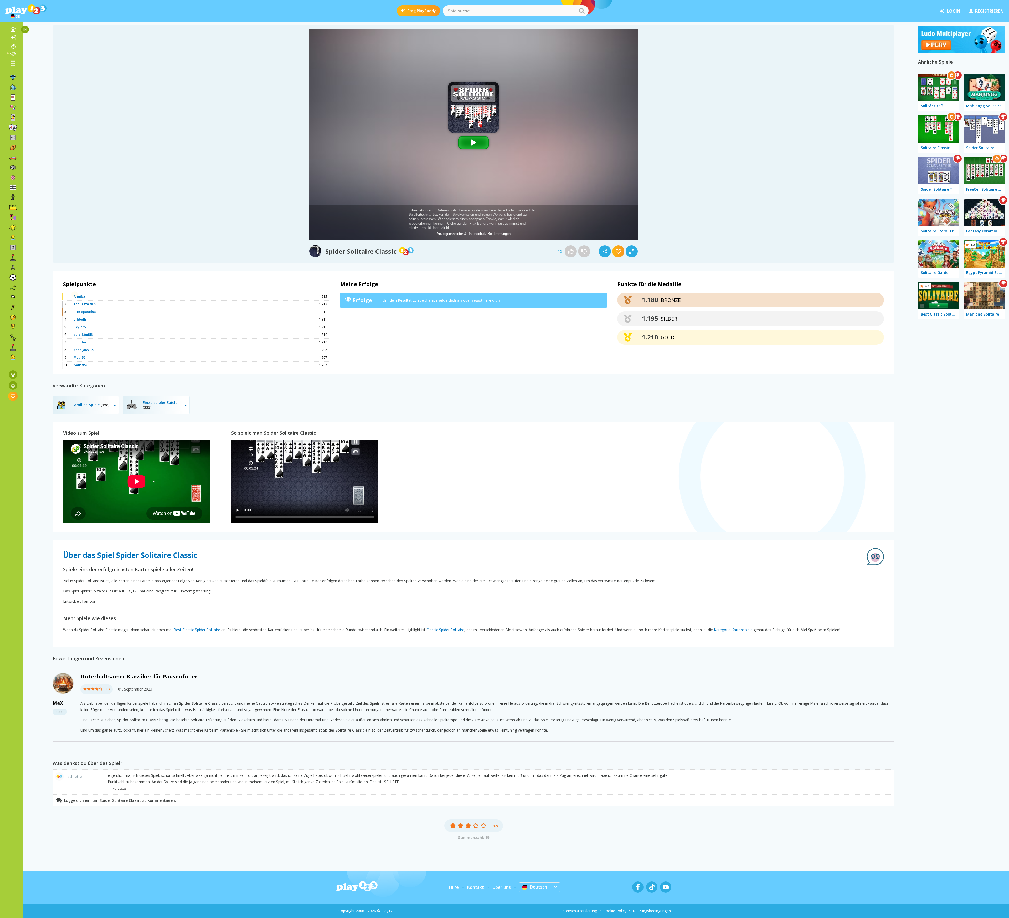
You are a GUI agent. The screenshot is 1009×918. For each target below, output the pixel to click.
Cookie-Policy (614, 910)
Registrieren (989, 11)
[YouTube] (665, 887)
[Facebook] (638, 887)
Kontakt (475, 887)
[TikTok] (651, 887)
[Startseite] (13, 29)
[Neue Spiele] (13, 37)
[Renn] (13, 297)
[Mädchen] (13, 357)
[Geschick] (13, 307)
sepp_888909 (84, 350)
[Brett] (13, 168)
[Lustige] (13, 227)
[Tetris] (13, 217)
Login (953, 11)
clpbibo (80, 342)
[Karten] (13, 118)
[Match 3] (13, 78)
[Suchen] (581, 10)
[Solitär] (13, 128)
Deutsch (538, 887)
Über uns (501, 887)
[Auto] (13, 158)
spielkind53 (83, 334)
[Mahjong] (13, 98)
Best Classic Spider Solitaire (196, 629)
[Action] (13, 267)
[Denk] (13, 177)
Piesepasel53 (85, 312)
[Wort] (13, 247)
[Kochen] (13, 327)
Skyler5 (80, 327)
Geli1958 (80, 365)
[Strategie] (13, 207)
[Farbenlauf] (961, 51)
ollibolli (80, 319)
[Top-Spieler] (13, 54)
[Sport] (13, 148)
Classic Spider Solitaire (445, 629)
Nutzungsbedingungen (652, 910)
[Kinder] (13, 237)
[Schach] (13, 197)
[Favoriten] (13, 396)
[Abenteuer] (13, 317)
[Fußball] (13, 277)
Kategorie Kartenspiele (733, 629)
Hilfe (454, 887)
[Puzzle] (13, 88)
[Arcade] (13, 257)
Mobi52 (79, 357)
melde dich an (449, 300)
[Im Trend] (13, 46)
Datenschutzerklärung (578, 910)
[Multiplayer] (13, 347)
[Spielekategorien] (13, 63)
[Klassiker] (13, 287)
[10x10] (13, 138)
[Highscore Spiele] (13, 374)
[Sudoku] (13, 187)
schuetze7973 (85, 304)
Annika (79, 296)
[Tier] (13, 337)
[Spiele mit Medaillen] (13, 385)
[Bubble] (13, 108)
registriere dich (486, 300)
